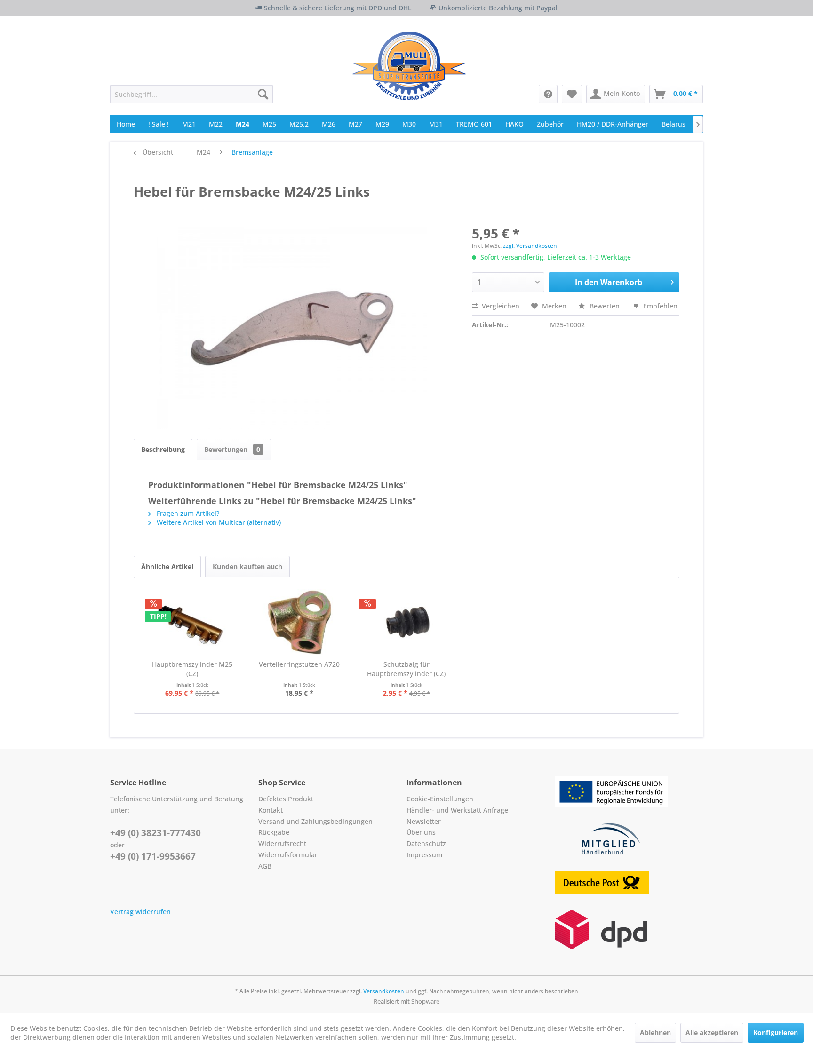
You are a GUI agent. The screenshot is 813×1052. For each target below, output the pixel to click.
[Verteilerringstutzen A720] (299, 622)
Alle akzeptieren (711, 1032)
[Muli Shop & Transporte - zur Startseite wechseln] (409, 66)
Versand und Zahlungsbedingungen (315, 821)
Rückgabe (273, 832)
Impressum (424, 854)
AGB (264, 866)
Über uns (421, 832)
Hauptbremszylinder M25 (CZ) (192, 669)
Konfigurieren (775, 1032)
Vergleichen (499, 305)
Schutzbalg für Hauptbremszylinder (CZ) (406, 669)
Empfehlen (659, 305)
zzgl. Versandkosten (530, 246)
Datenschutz (426, 843)
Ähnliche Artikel (167, 566)
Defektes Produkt (285, 798)
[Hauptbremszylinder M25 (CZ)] (192, 622)
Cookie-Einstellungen (439, 798)
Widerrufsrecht (282, 843)
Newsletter (423, 821)
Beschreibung (163, 449)
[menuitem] (191, 94)
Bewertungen (232, 449)
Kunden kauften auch (247, 566)
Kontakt (270, 810)
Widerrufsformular (288, 854)
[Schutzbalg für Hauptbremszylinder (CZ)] (406, 622)
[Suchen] (263, 94)
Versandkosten (383, 991)
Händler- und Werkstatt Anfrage (457, 810)
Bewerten (605, 305)
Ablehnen (655, 1032)
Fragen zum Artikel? (187, 513)
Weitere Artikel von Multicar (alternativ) (218, 522)
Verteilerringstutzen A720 (299, 664)
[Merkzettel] (572, 94)
